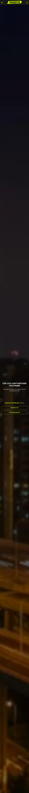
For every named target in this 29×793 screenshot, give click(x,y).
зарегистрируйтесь (12, 403)
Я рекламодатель (14, 412)
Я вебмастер (14, 407)
